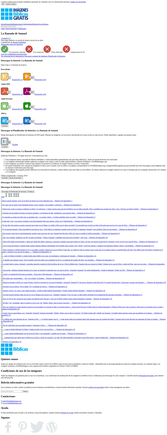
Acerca (41, 24)
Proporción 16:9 (40, 80)
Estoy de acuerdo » (15, 178)
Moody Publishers (19, 42)
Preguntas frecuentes (146, 376)
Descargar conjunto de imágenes (36, 56)
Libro (3, 29)
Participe (35, 24)
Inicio (3, 24)
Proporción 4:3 (17, 80)
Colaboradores (27, 24)
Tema (7, 29)
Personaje (13, 29)
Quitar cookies (11, 4)
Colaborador (21, 29)
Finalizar (31, 191)
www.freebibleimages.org (12, 403)
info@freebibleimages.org (11, 401)
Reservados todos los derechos (12, 44)
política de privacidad (78, 2)
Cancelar (5, 126)
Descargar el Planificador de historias (14, 191)
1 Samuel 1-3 (5, 38)
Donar (46, 24)
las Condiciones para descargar (14, 54)
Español (15, 145)
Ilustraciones (17, 24)
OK (3, 4)
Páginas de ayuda (67, 413)
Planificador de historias (56, 56)
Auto (3, 197)
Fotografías (9, 24)
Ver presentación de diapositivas (12, 56)
